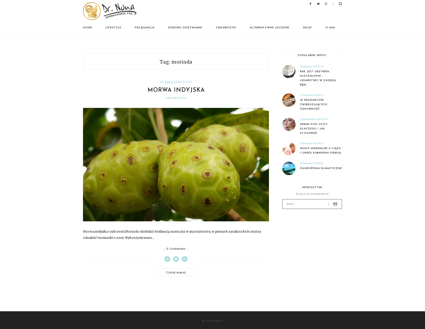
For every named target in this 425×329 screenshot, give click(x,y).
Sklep (307, 27)
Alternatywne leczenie (269, 27)
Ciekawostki (226, 27)
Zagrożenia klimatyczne (321, 168)
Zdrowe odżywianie (185, 27)
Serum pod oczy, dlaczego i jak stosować (314, 128)
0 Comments (176, 248)
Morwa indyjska (176, 90)
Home (87, 27)
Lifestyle (113, 27)
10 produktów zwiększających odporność (313, 104)
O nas (330, 27)
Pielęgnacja (145, 27)
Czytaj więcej (176, 272)
